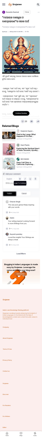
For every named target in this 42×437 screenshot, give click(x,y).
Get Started (20, 274)
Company (6, 327)
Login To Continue (20, 183)
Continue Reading (21, 113)
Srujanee (6, 300)
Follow (27, 12)
